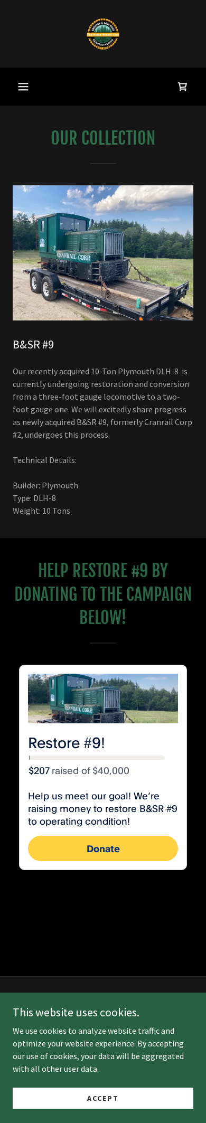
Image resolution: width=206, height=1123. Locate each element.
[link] (103, 34)
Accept (103, 1097)
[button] (23, 86)
